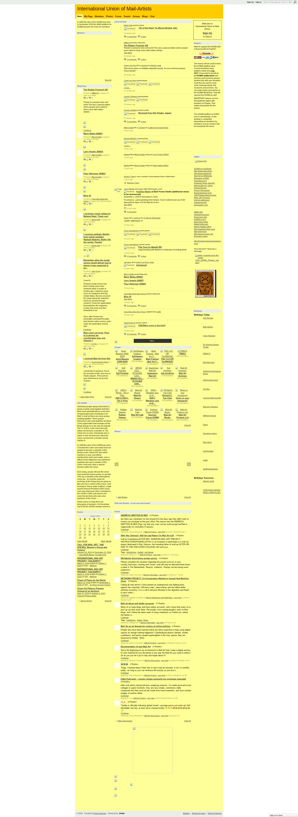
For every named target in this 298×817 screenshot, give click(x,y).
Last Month (82, 541)
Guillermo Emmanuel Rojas (158, 128)
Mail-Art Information (150, 575)
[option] (153, 464)
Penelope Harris (210, 433)
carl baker (127, 262)
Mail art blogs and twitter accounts (137, 603)
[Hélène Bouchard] (197, 386)
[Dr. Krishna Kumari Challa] (197, 350)
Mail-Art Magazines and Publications (159, 598)
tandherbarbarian (210, 469)
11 (90, 528)
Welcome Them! (133, 183)
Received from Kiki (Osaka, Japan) (154, 113)
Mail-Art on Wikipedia (203, 176)
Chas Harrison (209, 336)
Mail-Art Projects (150, 532)
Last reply (161, 532)
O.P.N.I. (94, 344)
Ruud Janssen (100, 813)
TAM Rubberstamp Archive (205, 195)
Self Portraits (122, 373)
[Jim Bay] (197, 395)
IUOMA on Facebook (202, 169)
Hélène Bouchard (210, 380)
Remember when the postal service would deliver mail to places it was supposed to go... (97, 264)
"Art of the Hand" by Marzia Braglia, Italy (157, 28)
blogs (145, 620)
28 (104, 534)
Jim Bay (206, 389)
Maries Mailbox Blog (202, 227)
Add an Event (86, 601)
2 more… (127, 88)
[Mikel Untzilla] (98, 48)
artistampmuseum (201, 215)
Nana (205, 425)
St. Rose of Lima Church (100, 585)
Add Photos (122, 497)
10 (85, 528)
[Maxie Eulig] (81, 39)
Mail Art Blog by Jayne (203, 186)
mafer (205, 460)
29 (108, 534)
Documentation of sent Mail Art (136, 646)
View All (108, 80)
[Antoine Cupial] (98, 39)
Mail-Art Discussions (152, 660)
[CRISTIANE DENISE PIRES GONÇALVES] (197, 496)
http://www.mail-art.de (203, 171)
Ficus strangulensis (131, 231)
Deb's (155, 189)
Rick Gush (207, 442)
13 (99, 528)
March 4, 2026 (83, 563)
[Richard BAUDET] (90, 56)
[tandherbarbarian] (197, 475)
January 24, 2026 (84, 552)
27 (99, 534)
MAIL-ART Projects (202, 198)
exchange (149, 552)
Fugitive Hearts (143, 191)
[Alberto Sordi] (197, 487)
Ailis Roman (208, 318)
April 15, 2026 (83, 593)
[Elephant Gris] (197, 368)
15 (108, 528)
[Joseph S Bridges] (81, 48)
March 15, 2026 (83, 583)
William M (95, 93)
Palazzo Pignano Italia (86, 596)
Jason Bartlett (129, 189)
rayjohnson (131, 552)
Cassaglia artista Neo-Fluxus (135, 294)
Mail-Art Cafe (137, 415)
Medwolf (127, 154)
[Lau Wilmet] (107, 65)
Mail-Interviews (200, 232)
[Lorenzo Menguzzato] (197, 404)
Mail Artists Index (201, 222)
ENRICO (206, 354)
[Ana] (98, 56)
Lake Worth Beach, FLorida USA (92, 555)
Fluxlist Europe (200, 188)
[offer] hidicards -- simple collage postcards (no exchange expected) (153, 679)
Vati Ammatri (208, 451)
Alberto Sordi (208, 481)
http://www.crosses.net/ (203, 234)
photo (152, 262)
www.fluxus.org (200, 181)
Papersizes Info (200, 217)
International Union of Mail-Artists (114, 8)
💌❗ (123, 702)
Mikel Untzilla (96, 137)
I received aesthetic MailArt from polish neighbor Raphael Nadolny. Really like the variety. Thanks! (97, 238)
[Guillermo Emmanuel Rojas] (90, 48)
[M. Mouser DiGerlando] (90, 65)
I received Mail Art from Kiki (97, 358)
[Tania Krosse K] (98, 73)
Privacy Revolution (202, 190)
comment (144, 65)
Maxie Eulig (96, 220)
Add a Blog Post (87, 397)
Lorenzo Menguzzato (212, 398)
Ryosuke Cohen (201, 236)
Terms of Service (215, 813)
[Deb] (107, 48)
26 (94, 534)
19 (94, 531)
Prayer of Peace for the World (91, 580)
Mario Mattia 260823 (93, 133)
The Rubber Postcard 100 (96, 90)
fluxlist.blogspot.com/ (203, 193)
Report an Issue (198, 813)
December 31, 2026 (103, 552)
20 (99, 531)
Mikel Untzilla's (139, 154)
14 (104, 528)
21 (104, 531)
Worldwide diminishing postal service (139, 558)
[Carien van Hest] (107, 39)
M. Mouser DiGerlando (151, 218)
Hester (140, 189)
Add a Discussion (125, 721)
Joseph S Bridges (130, 96)
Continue (87, 130)
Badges (186, 813)
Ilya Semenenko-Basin (100, 362)
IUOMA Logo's (200, 219)
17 (85, 531)
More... (152, 341)
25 (89, 534)
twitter (139, 620)
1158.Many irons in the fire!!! (151, 325)
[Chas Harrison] (197, 341)
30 (80, 537)
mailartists (131, 620)
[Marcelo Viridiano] (197, 412)
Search (295, 2)
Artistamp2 (141, 265)
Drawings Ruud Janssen (204, 183)
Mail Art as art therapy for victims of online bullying (145, 626)
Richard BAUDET (130, 138)
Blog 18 (87, 196)
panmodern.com (201, 205)
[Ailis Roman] (197, 324)
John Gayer (96, 271)
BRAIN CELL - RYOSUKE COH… (137, 381)
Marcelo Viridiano (210, 407)
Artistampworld (200, 202)
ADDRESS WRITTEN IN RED (134, 515)
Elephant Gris (208, 362)
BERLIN (93, 566)
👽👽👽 (124, 664)
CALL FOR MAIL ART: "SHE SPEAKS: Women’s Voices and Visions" (92, 547)
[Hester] (98, 65)
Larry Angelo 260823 (93, 151)
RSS (116, 342)
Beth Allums (208, 327)
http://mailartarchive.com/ (204, 229)
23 (80, 534)
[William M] (90, 39)
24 (85, 534)
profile (158, 312)
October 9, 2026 (98, 593)
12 (94, 528)
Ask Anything (167, 373)
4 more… (127, 146)
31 (85, 537)
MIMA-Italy (198, 212)
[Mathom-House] (197, 421)
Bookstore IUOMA (201, 178)
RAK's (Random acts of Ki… (152, 401)
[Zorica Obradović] (107, 73)
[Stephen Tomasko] (107, 56)
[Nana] (197, 430)
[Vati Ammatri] (197, 457)
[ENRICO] (197, 359)
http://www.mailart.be (202, 173)
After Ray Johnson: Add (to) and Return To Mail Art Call (147, 535)
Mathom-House (209, 416)
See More (128, 53)
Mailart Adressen (201, 224)
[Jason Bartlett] (81, 65)
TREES (182, 354)
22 (108, 531)
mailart (140, 552)
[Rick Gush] (197, 448)
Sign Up (250, 2)
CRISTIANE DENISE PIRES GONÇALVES (212, 491)
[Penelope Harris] (197, 439)
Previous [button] (116, 464)
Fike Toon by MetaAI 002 (150, 247)
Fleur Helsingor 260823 (95, 173)
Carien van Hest (130, 65)
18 (89, 531)
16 (80, 531)
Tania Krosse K (129, 323)
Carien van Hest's (142, 262)
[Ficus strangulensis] (81, 56)
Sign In (258, 2)
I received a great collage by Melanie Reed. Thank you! (97, 215)
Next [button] (189, 464)
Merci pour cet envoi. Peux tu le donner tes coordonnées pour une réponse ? (96, 337)
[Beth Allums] (197, 332)
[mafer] (197, 466)
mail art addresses (202, 200)
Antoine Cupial (155, 65)
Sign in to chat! (276, 815)
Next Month (106, 541)
